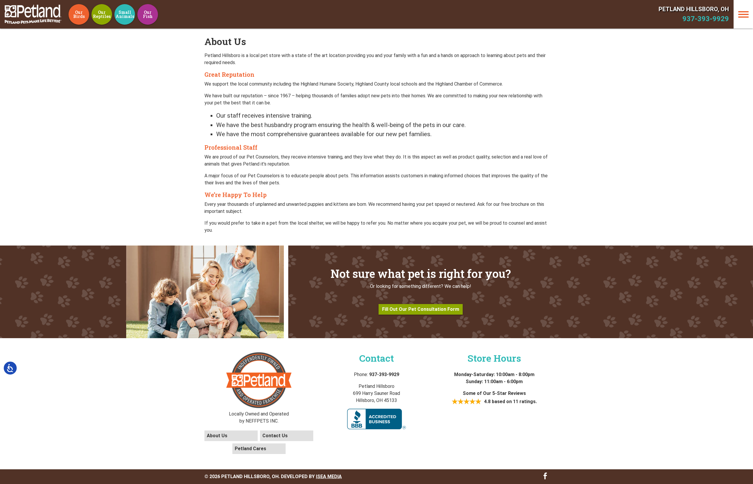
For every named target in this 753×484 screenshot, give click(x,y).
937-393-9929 (705, 19)
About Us (217, 435)
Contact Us (275, 435)
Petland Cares (250, 448)
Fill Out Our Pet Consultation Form (420, 309)
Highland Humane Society (327, 84)
